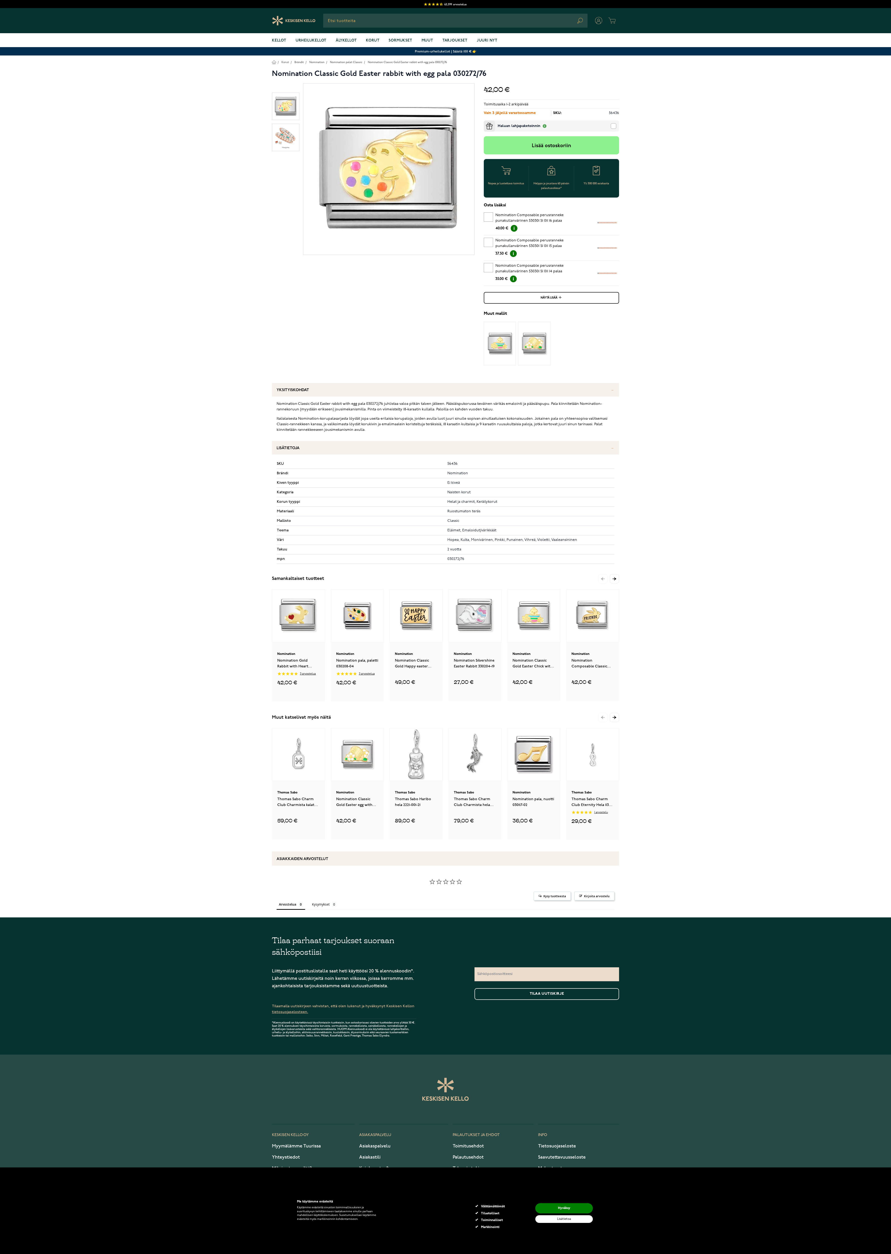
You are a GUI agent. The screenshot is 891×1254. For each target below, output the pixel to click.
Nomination (316, 62)
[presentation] (485, 122)
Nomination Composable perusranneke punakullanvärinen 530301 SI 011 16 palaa (529, 218)
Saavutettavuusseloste (562, 1157)
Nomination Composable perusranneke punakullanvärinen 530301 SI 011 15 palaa (529, 243)
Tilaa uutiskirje (547, 994)
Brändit (299, 62)
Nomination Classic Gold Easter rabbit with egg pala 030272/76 (407, 62)
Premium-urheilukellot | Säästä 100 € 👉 (445, 51)
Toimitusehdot (468, 1146)
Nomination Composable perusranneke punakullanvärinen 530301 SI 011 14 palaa (529, 268)
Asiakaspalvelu (375, 1146)
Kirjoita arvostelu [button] (597, 896)
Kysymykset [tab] (321, 904)
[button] (614, 578)
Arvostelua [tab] (287, 904)
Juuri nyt (487, 40)
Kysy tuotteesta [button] (554, 896)
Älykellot (346, 40)
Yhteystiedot (286, 1157)
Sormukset (400, 40)
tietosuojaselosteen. (290, 1012)
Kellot (279, 40)
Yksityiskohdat (293, 390)
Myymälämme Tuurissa (296, 1146)
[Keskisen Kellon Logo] (294, 21)
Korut (372, 40)
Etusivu (274, 62)
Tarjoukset (455, 40)
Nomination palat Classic (346, 62)
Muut (427, 40)
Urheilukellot (311, 40)
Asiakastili (370, 1157)
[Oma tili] (598, 20)
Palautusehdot (468, 1157)
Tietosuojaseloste (557, 1146)
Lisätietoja (288, 448)
